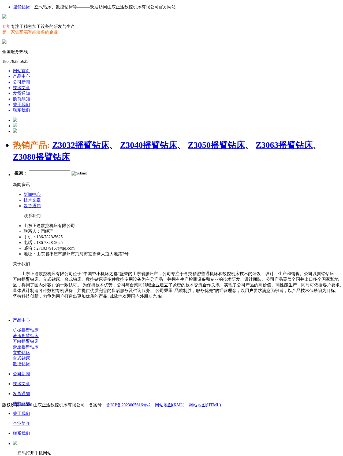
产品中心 (21, 320)
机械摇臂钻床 (26, 330)
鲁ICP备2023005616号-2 (128, 405)
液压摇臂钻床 (26, 335)
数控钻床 (21, 364)
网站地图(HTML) (205, 405)
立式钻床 (21, 352)
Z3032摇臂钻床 (80, 145)
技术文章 (32, 200)
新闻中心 (32, 194)
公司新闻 (21, 373)
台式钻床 (21, 358)
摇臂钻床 (21, 7)
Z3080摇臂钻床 (41, 157)
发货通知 (32, 205)
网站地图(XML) (169, 405)
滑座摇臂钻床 (26, 347)
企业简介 (21, 423)
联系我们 (21, 433)
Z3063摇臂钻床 (284, 145)
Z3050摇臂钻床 (216, 145)
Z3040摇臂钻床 (148, 145)
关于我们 (21, 413)
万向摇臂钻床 (26, 341)
